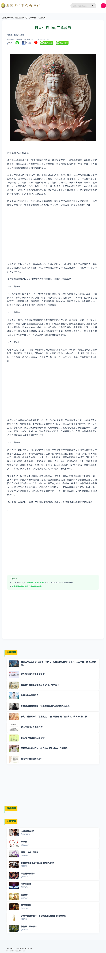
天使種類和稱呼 (28, 873)
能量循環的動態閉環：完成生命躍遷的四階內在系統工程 (45, 706)
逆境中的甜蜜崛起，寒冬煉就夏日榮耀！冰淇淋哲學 (43, 916)
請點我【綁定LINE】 (36, 582)
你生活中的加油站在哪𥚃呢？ (33, 737)
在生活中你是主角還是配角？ (33, 674)
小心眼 (24, 841)
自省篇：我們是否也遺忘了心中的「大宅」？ (40, 684)
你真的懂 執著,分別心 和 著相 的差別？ (38, 863)
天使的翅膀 (26, 884)
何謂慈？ (25, 894)
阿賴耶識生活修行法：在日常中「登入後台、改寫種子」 (45, 748)
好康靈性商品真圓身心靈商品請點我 (27, 586)
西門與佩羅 (26, 905)
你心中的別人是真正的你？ (32, 727)
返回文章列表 (8, 17)
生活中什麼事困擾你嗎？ (31, 758)
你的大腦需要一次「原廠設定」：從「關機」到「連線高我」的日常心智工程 (54, 716)
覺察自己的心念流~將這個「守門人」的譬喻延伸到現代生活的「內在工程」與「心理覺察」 (58, 663)
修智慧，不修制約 (29, 926)
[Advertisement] (57, 233)
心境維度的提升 (28, 831)
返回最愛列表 (20, 17)
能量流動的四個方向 (30, 695)
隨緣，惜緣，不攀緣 (30, 852)
